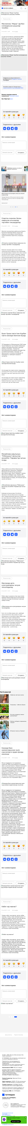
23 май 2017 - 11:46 (6, 757)
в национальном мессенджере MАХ (13, 87)
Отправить (21, 152)
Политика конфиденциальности (8, 1124)
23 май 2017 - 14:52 (6, 339)
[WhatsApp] (16, 128)
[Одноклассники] (8, 128)
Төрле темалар (18, 1035)
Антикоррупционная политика (7, 1113)
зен (12, 99)
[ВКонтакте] (4, 128)
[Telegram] (12, 128)
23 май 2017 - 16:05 (6, 31)
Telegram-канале (17, 79)
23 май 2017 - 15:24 (6, 226)
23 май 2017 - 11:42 (6, 910)
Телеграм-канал (14, 96)
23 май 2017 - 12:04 (6, 590)
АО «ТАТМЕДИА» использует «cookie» (7, 1115)
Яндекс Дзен (16, 1121)
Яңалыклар (7, 19)
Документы (8, 1035)
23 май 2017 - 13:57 (6, 463)
